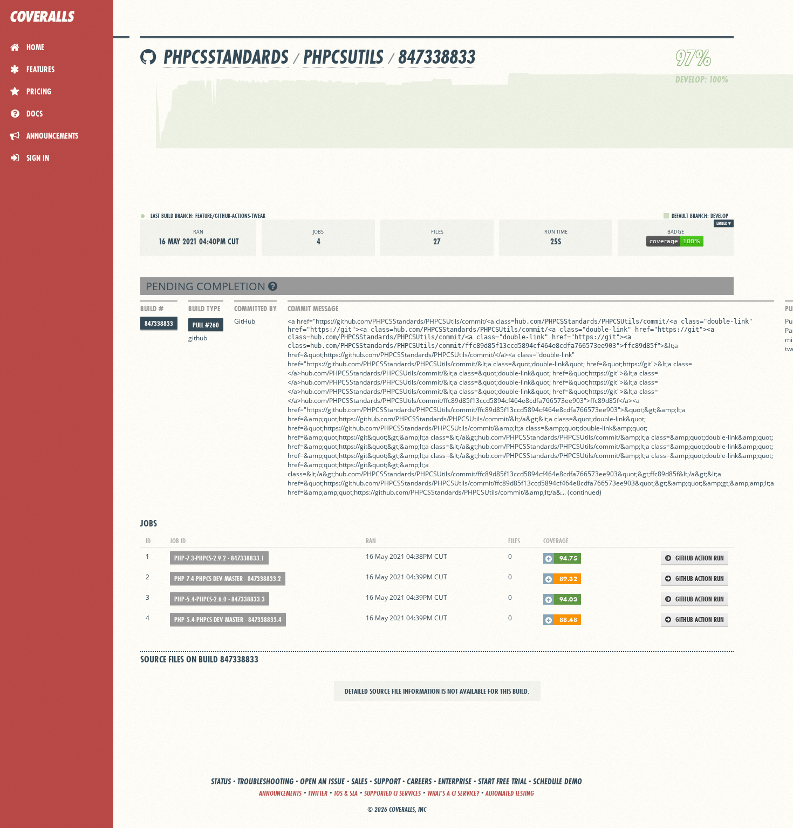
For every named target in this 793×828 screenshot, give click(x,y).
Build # (151, 308)
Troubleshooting (265, 781)
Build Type (204, 308)
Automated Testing (510, 793)
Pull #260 (206, 325)
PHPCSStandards (226, 56)
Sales (359, 781)
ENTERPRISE (454, 781)
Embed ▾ (723, 223)
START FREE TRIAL (502, 781)
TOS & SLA (346, 793)
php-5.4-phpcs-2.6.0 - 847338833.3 (219, 599)
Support (387, 781)
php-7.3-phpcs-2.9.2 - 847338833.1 (219, 558)
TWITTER (317, 793)
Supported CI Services (392, 793)
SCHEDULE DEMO (557, 781)
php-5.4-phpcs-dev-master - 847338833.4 (228, 619)
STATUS (221, 781)
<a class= (501, 321)
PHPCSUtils (343, 56)
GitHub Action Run (699, 558)
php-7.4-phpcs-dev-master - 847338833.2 (227, 578)
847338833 (436, 56)
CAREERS (419, 781)
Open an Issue (322, 781)
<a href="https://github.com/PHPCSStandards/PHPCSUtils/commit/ (387, 321)
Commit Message (313, 308)
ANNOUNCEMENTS (280, 793)
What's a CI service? (453, 793)
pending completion (207, 286)
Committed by (255, 308)
